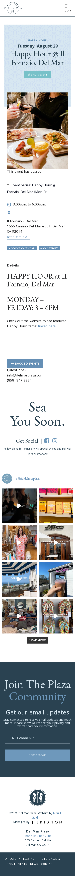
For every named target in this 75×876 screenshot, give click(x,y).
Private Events (16, 864)
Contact (47, 864)
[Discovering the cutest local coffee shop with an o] (56, 579)
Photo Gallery (49, 859)
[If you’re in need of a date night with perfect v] (56, 542)
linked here (47, 327)
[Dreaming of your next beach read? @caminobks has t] (56, 505)
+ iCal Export (49, 248)
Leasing (29, 859)
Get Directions (18, 237)
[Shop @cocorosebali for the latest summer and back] (19, 542)
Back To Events (26, 364)
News (34, 864)
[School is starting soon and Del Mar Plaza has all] (19, 616)
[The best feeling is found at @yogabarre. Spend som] (19, 505)
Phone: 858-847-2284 (37, 836)
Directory (12, 859)
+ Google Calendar (22, 248)
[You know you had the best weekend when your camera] (19, 579)
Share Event (38, 75)
